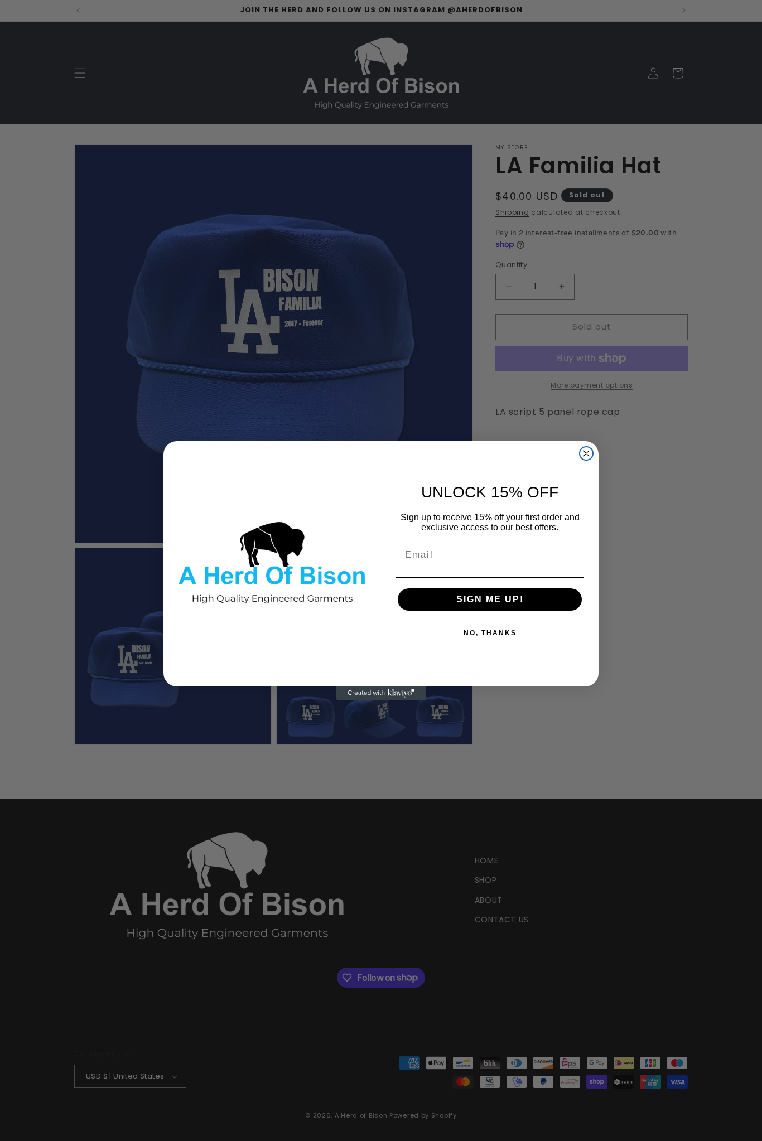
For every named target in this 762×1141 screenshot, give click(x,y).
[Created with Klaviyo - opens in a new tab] (381, 693)
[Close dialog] (586, 453)
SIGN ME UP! (490, 599)
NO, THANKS (490, 633)
